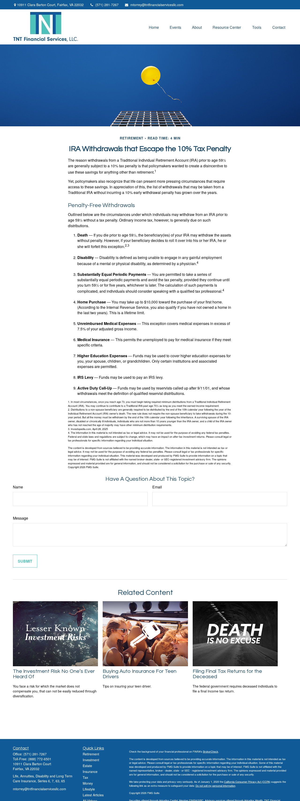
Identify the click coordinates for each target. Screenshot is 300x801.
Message (20, 518)
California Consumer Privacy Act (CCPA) (247, 781)
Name (18, 487)
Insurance (90, 771)
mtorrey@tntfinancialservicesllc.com (157, 4)
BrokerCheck (210, 751)
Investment (91, 759)
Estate (87, 765)
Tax (85, 777)
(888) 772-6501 (39, 759)
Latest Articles (93, 795)
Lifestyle (89, 789)
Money (88, 783)
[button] (154, 27)
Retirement (91, 754)
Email (157, 487)
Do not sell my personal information (215, 785)
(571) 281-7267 (107, 4)
